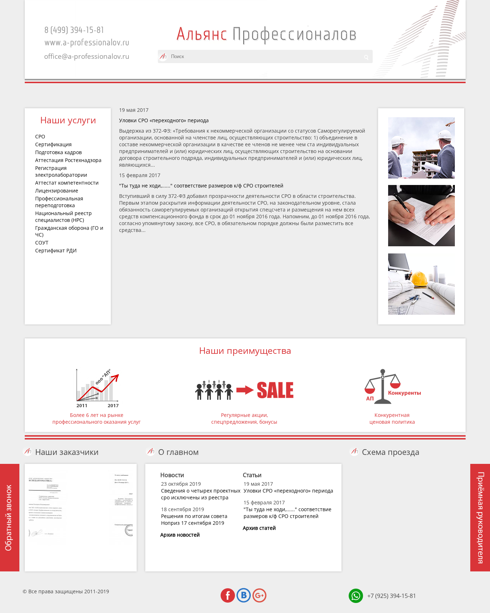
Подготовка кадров (58, 152)
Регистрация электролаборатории (61, 171)
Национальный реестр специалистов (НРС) (63, 216)
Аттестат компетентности (67, 182)
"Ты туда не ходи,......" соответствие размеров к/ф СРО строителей (201, 185)
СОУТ (41, 242)
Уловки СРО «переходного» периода (164, 120)
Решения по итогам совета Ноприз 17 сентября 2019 (194, 519)
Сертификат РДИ (56, 250)
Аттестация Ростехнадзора (68, 160)
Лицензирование (56, 190)
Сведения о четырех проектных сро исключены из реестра (200, 494)
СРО (40, 136)
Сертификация (53, 144)
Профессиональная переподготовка (59, 202)
